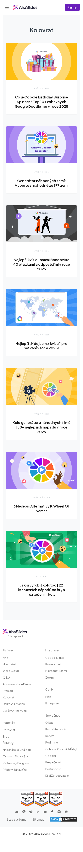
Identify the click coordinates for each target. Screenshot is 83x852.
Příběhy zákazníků (15, 769)
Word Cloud (11, 670)
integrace (52, 650)
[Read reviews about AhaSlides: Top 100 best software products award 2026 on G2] (27, 799)
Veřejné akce (41, 497)
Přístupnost (53, 769)
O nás (49, 722)
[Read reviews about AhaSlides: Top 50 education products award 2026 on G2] (41, 799)
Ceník (49, 689)
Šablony (8, 743)
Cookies (51, 755)
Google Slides (54, 657)
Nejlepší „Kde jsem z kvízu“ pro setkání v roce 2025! (41, 345)
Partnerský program (16, 763)
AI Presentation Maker (17, 684)
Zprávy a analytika (15, 710)
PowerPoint (53, 664)
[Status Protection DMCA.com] (63, 819)
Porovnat (9, 730)
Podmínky (52, 742)
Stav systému (16, 819)
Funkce (41, 576)
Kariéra (49, 736)
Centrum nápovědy (16, 756)
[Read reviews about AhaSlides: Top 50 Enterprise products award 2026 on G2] (55, 799)
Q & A (6, 677)
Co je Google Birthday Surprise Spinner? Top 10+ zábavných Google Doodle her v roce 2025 (41, 101)
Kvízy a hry (41, 88)
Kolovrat (8, 697)
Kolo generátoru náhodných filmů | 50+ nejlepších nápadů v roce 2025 (41, 427)
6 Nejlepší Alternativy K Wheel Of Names (42, 508)
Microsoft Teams (56, 670)
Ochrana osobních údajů (61, 749)
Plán (48, 696)
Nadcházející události (17, 749)
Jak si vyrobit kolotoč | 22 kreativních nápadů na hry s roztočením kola (41, 590)
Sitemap (38, 819)
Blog (6, 736)
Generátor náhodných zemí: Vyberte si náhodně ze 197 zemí (41, 182)
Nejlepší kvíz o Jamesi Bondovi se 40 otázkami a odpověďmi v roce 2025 (41, 264)
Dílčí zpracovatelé (57, 775)
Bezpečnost (53, 762)
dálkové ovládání (14, 704)
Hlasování (9, 664)
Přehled (8, 690)
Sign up (72, 7)
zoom (49, 677)
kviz (5, 657)
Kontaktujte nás (56, 729)
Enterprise (52, 703)
